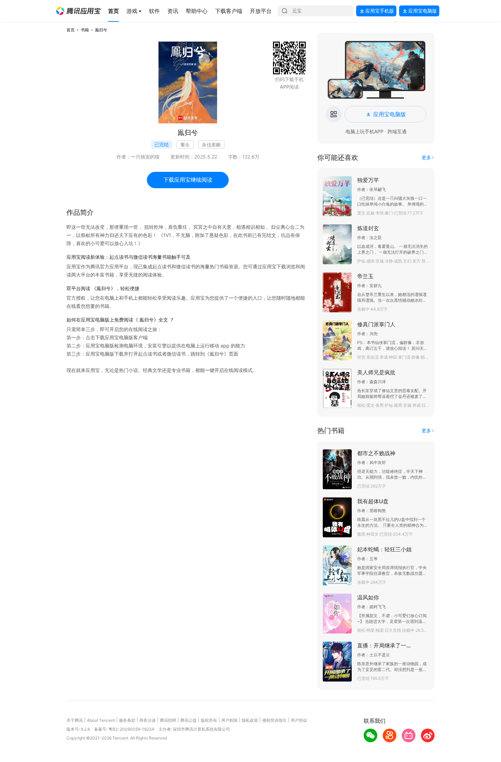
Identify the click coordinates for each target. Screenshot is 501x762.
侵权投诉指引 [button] (274, 720)
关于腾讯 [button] (74, 720)
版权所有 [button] (209, 720)
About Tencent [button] (101, 720)
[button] (78, 11)
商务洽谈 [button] (147, 720)
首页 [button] (70, 29)
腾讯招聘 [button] (168, 720)
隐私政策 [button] (250, 720)
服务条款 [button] (127, 720)
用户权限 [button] (229, 720)
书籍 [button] (85, 29)
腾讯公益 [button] (188, 720)
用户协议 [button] (299, 720)
